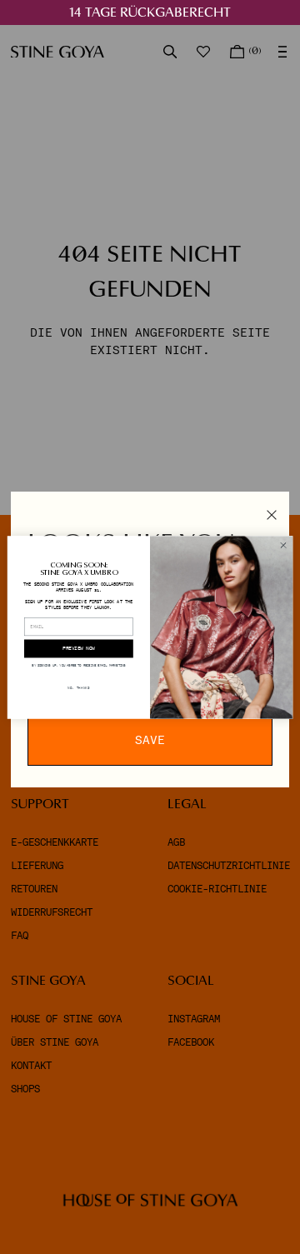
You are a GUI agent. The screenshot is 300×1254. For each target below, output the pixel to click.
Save (150, 740)
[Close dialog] (283, 544)
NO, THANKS (78, 687)
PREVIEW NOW (78, 648)
